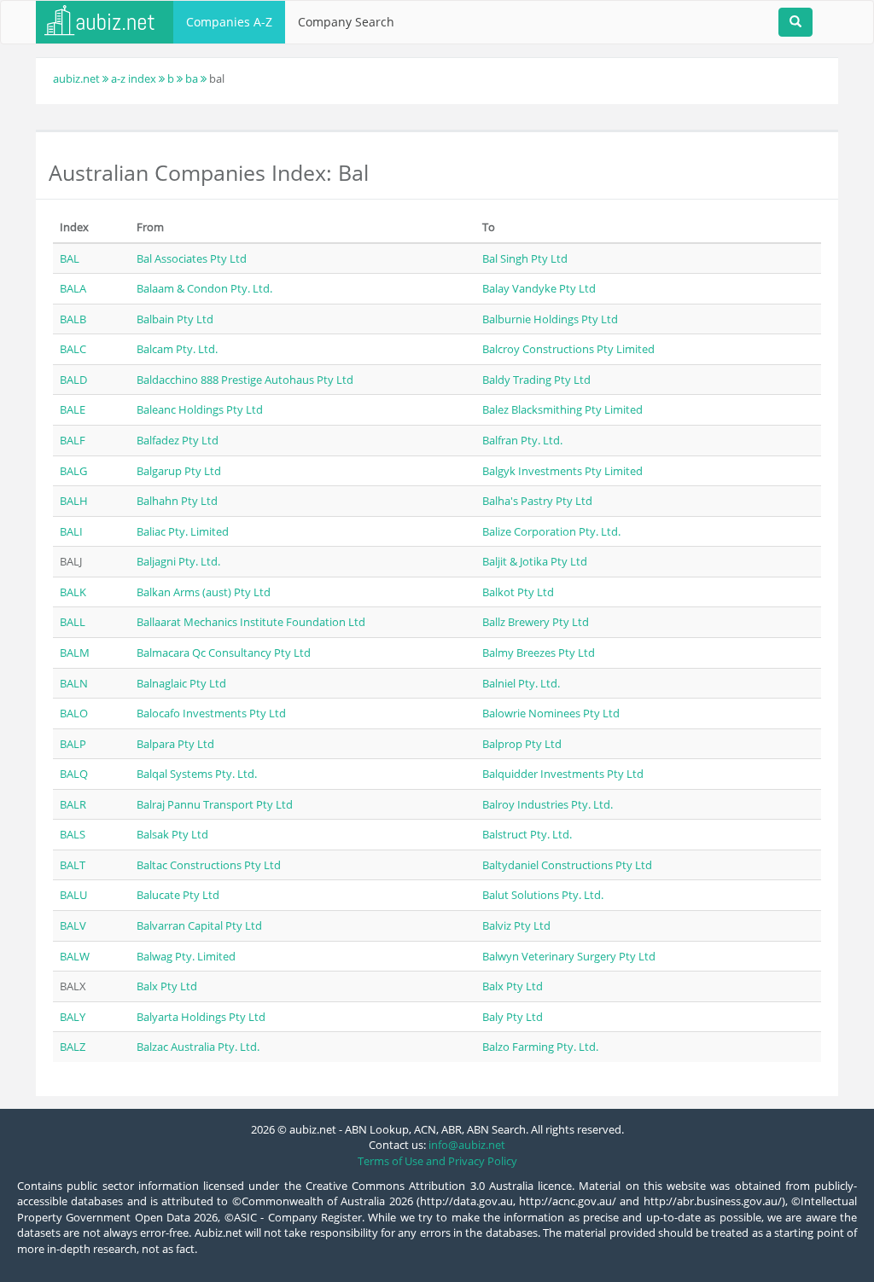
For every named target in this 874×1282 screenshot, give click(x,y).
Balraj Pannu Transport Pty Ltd (215, 804)
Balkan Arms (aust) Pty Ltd (204, 592)
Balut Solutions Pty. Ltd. (542, 894)
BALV (73, 925)
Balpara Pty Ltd (175, 743)
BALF (72, 440)
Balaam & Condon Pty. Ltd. (204, 288)
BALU (73, 894)
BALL (72, 621)
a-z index (133, 78)
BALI (71, 531)
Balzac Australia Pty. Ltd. (198, 1046)
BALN (74, 683)
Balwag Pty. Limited (186, 956)
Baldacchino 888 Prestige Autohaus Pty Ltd (245, 379)
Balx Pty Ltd (167, 986)
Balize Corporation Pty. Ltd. (551, 531)
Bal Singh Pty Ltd (525, 258)
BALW (75, 956)
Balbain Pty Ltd (175, 319)
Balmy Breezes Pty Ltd (538, 652)
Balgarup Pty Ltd (179, 471)
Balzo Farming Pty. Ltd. (540, 1046)
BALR (73, 804)
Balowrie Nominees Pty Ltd (551, 713)
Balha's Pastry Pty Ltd (537, 500)
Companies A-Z (229, 22)
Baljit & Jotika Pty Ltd (534, 561)
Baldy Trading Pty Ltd (536, 379)
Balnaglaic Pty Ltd (181, 683)
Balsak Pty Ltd (172, 834)
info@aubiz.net (466, 1144)
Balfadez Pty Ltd (177, 440)
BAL (69, 258)
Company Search (346, 22)
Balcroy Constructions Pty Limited (568, 349)
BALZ (72, 1046)
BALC (73, 349)
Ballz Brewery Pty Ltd (535, 621)
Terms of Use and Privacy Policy (437, 1161)
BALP (73, 743)
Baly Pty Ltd (512, 1016)
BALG (73, 471)
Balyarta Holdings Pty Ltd (201, 1016)
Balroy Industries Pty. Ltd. (547, 804)
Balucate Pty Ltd (178, 894)
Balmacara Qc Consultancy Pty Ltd (224, 652)
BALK (73, 592)
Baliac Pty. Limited (183, 531)
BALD (73, 379)
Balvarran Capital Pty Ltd (199, 925)
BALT (72, 865)
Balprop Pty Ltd (522, 743)
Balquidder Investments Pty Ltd (563, 773)
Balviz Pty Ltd (516, 925)
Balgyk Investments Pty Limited (562, 471)
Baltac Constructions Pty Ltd (209, 865)
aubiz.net (76, 78)
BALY (72, 1016)
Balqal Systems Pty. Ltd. (197, 773)
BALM (75, 652)
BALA (73, 288)
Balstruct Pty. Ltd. (527, 834)
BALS (72, 834)
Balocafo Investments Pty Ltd (211, 713)
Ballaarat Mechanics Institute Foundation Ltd (251, 621)
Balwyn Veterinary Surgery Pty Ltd (569, 956)
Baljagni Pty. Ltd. (178, 561)
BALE (72, 409)
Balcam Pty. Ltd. (177, 349)
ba (191, 78)
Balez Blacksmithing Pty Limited (562, 409)
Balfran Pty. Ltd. (522, 440)
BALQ (74, 773)
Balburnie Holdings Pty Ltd (550, 319)
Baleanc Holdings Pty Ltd (200, 409)
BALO (74, 713)
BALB (73, 319)
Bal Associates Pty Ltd (192, 258)
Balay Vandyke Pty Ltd (539, 288)
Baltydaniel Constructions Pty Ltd (567, 865)
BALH (74, 500)
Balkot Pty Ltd (518, 592)
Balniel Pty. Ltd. (521, 683)
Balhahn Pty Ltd (177, 500)
